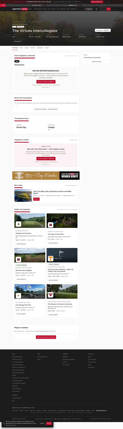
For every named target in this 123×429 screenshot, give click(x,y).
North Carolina (52, 410)
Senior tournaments (17, 364)
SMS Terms (57, 419)
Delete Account (66, 419)
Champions (40, 48)
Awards (65, 362)
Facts (21, 48)
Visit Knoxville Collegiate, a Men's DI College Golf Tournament (60, 270)
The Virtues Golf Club (52, 36)
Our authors (91, 367)
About (89, 364)
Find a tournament (17, 357)
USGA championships (18, 372)
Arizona (39, 410)
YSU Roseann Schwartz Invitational (60, 304)
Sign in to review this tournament (46, 337)
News (67, 9)
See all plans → (46, 87)
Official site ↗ (18, 41)
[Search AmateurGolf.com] (96, 9)
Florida (21, 410)
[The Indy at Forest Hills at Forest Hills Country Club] (62, 221)
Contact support (16, 398)
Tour (49, 9)
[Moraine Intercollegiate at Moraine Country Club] (29, 255)
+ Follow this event (96, 61)
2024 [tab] (17, 61)
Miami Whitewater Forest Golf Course (26, 236)
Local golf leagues (17, 362)
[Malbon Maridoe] (46, 175)
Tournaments (37, 9)
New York (32, 410)
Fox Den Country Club (54, 274)
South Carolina (62, 410)
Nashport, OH (66, 36)
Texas (26, 410)
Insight (27, 48)
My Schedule (16, 391)
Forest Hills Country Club (55, 236)
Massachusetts (80, 410)
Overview (15, 48)
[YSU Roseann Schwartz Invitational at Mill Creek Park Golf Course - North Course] (62, 291)
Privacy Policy (49, 419)
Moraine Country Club (22, 273)
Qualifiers (15, 386)
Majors (54, 9)
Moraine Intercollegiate (24, 270)
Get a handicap (16, 388)
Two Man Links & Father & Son (20, 378)
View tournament (21, 244)
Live (58, 9)
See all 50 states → (101, 410)
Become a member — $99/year (46, 81)
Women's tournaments (18, 367)
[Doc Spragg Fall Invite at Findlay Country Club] (29, 292)
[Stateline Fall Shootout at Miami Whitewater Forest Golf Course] (29, 220)
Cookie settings (76, 418)
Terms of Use (39, 419)
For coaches (66, 364)
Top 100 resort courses (18, 383)
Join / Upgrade (92, 359)
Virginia (88, 410)
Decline (42, 423)
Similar (47, 48)
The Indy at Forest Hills (56, 234)
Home (13, 21)
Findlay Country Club (21, 307)
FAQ (13, 400)
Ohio (25, 21)
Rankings (62, 9)
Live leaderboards (42, 357)
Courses (44, 9)
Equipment (73, 9)
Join (108, 9)
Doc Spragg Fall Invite (23, 305)
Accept (49, 423)
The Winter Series (17, 380)
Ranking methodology (69, 359)
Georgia (44, 410)
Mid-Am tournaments (18, 370)
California (15, 410)
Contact (32, 48)
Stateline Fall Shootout (23, 233)
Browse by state (17, 359)
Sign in (103, 9)
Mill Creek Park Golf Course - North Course (60, 306)
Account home (92, 362)
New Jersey (71, 410)
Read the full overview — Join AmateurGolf (46, 109)
